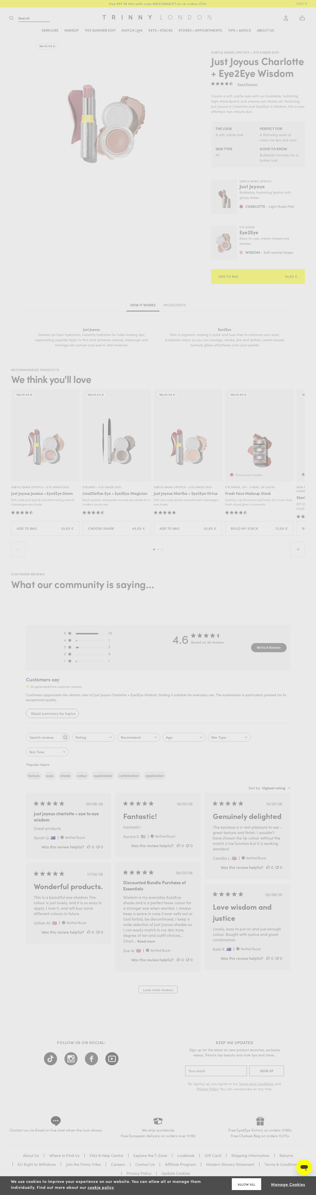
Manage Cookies (288, 1184)
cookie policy (101, 1187)
